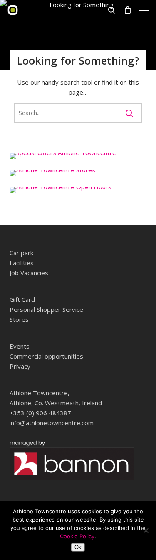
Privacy (20, 366)
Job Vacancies (29, 273)
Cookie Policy (77, 536)
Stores (19, 319)
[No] (145, 530)
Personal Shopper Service (46, 309)
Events (20, 346)
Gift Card (22, 299)
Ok (78, 547)
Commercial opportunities (46, 356)
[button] (144, 10)
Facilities (22, 263)
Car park (21, 253)
